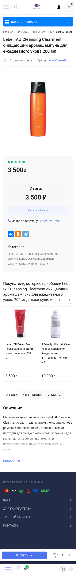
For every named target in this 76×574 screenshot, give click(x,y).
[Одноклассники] (18, 234)
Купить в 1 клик (38, 210)
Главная (8, 32)
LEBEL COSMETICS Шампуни (37, 258)
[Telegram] (25, 234)
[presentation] (59, 300)
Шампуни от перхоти (34, 263)
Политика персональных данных (23, 482)
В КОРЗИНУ (24, 555)
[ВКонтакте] (11, 234)
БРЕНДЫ (21, 32)
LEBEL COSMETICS (41, 32)
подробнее (12, 461)
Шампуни (14, 263)
